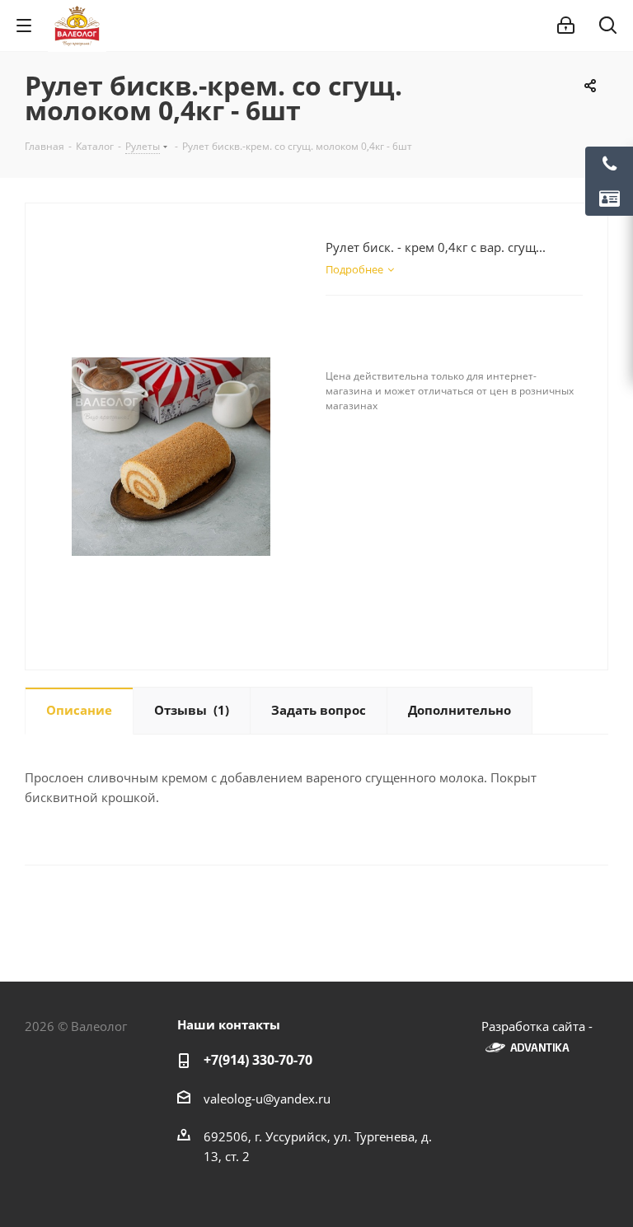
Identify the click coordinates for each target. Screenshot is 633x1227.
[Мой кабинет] (565, 25)
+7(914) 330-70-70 (258, 1060)
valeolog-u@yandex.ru (267, 1098)
